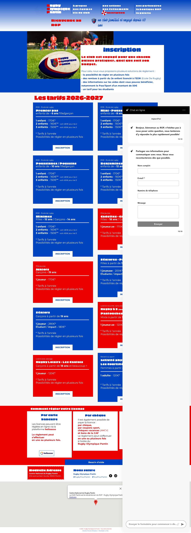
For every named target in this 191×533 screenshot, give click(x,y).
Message (142, 203)
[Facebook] (110, 475)
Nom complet (144, 165)
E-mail (141, 178)
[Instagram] (115, 475)
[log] (156, 316)
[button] (82, 9)
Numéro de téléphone (148, 190)
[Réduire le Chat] (184, 110)
